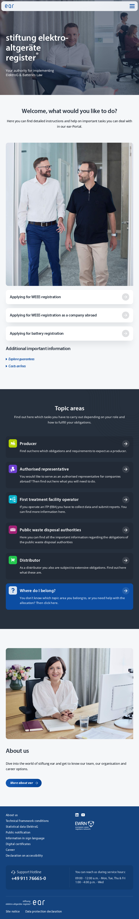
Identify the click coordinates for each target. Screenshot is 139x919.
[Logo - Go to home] (9, 6)
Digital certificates (18, 844)
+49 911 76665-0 (28, 878)
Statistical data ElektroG (22, 826)
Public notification (18, 832)
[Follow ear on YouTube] (83, 814)
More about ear (21, 783)
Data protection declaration (43, 911)
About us (12, 815)
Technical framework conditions (27, 821)
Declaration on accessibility (24, 855)
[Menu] (132, 6)
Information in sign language (25, 838)
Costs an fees (17, 366)
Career (10, 850)
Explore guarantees (22, 359)
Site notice (13, 911)
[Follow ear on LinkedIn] (77, 814)
